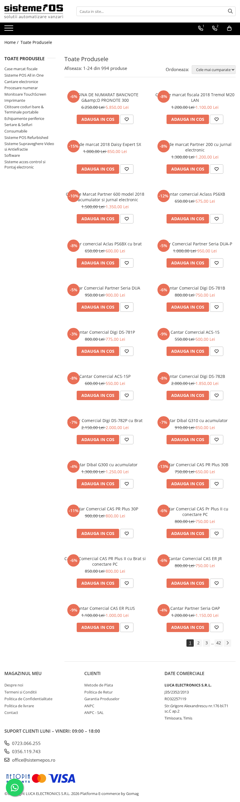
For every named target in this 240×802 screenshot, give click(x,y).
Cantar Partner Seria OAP (195, 608)
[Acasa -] (33, 11)
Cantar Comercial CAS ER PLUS (105, 608)
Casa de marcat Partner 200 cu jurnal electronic (195, 147)
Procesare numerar (21, 87)
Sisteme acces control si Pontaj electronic (24, 164)
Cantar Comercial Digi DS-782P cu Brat (105, 420)
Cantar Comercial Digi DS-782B (195, 376)
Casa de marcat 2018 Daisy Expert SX (105, 144)
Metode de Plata (98, 685)
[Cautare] (230, 11)
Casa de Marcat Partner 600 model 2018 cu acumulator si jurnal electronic (105, 196)
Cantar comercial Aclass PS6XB (195, 194)
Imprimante (14, 100)
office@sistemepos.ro (33, 760)
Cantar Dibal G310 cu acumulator (195, 420)
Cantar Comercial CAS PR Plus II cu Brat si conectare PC (105, 561)
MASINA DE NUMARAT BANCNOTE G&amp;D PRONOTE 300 (104, 97)
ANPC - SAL (94, 712)
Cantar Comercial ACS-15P (105, 376)
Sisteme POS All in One (24, 75)
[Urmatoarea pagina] (227, 643)
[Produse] (9, 29)
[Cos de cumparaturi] (229, 28)
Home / (12, 42)
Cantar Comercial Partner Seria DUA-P (195, 244)
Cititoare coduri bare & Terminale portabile (24, 109)
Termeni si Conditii (20, 692)
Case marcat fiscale (20, 68)
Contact (11, 712)
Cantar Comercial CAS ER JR (195, 558)
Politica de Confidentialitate (28, 698)
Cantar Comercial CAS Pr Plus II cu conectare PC (195, 511)
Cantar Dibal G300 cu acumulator (105, 464)
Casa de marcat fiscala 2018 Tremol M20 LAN (194, 97)
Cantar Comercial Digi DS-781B (195, 288)
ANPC (89, 705)
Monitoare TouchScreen (25, 94)
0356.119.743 (26, 751)
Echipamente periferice (24, 118)
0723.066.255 (26, 743)
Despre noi (13, 685)
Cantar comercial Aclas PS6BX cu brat (105, 244)
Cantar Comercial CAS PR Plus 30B (195, 464)
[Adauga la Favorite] (126, 119)
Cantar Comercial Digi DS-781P (105, 332)
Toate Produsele (36, 42)
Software (12, 155)
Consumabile (15, 131)
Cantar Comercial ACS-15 (195, 332)
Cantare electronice (21, 81)
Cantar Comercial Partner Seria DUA (105, 288)
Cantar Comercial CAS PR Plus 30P (105, 509)
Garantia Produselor (101, 698)
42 (218, 643)
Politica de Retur (98, 692)
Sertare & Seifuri (18, 124)
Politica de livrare (19, 705)
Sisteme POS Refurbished (26, 137)
